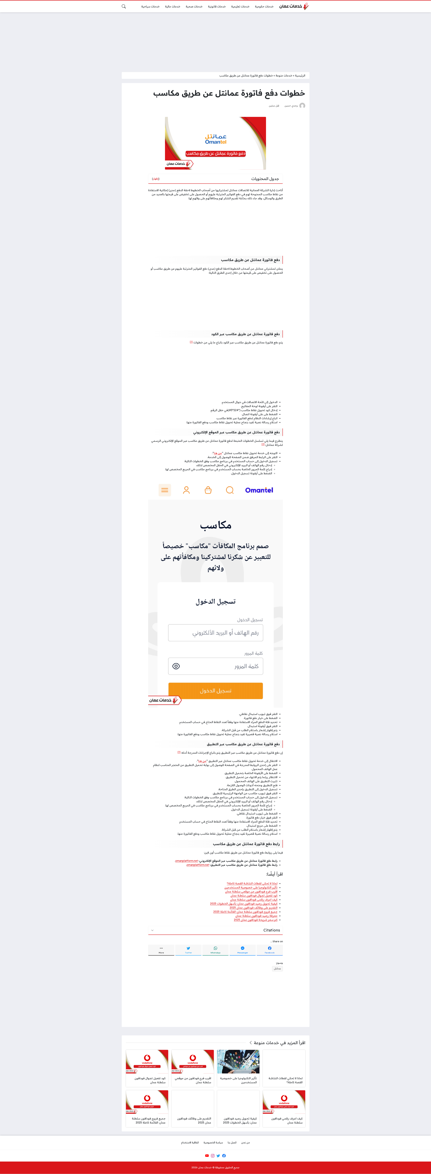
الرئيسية (300, 75)
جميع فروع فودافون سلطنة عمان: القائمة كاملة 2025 (245, 911)
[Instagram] (212, 1155)
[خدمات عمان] (294, 6)
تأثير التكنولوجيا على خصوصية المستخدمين (250, 887)
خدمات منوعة (284, 75)
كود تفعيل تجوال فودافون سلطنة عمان (253, 895)
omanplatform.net (198, 864)
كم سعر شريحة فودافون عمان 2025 (255, 919)
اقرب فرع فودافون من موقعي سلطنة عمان (251, 891)
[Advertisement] (215, 40)
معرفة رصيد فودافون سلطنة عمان (256, 915)
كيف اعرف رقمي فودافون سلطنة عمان (253, 899)
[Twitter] (218, 1155)
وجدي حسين (291, 105)
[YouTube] (207, 1155)
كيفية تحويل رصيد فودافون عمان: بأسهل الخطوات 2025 (243, 903)
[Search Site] (124, 6)
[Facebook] (224, 1155)
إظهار (155, 178)
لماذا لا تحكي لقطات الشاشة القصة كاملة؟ (252, 883)
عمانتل (277, 968)
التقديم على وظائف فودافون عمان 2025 (253, 907)
